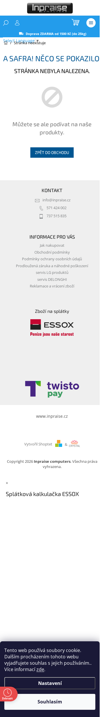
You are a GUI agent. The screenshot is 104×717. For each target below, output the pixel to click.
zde (40, 669)
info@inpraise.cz (56, 200)
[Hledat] (6, 23)
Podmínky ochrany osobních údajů (52, 259)
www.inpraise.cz (52, 416)
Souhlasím (50, 702)
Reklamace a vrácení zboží (52, 286)
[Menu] (91, 23)
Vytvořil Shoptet (38, 444)
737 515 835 (56, 215)
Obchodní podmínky (52, 252)
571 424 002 (56, 207)
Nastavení (50, 683)
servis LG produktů (52, 272)
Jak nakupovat (52, 245)
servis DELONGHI (52, 279)
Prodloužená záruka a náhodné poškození (52, 265)
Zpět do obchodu (52, 152)
